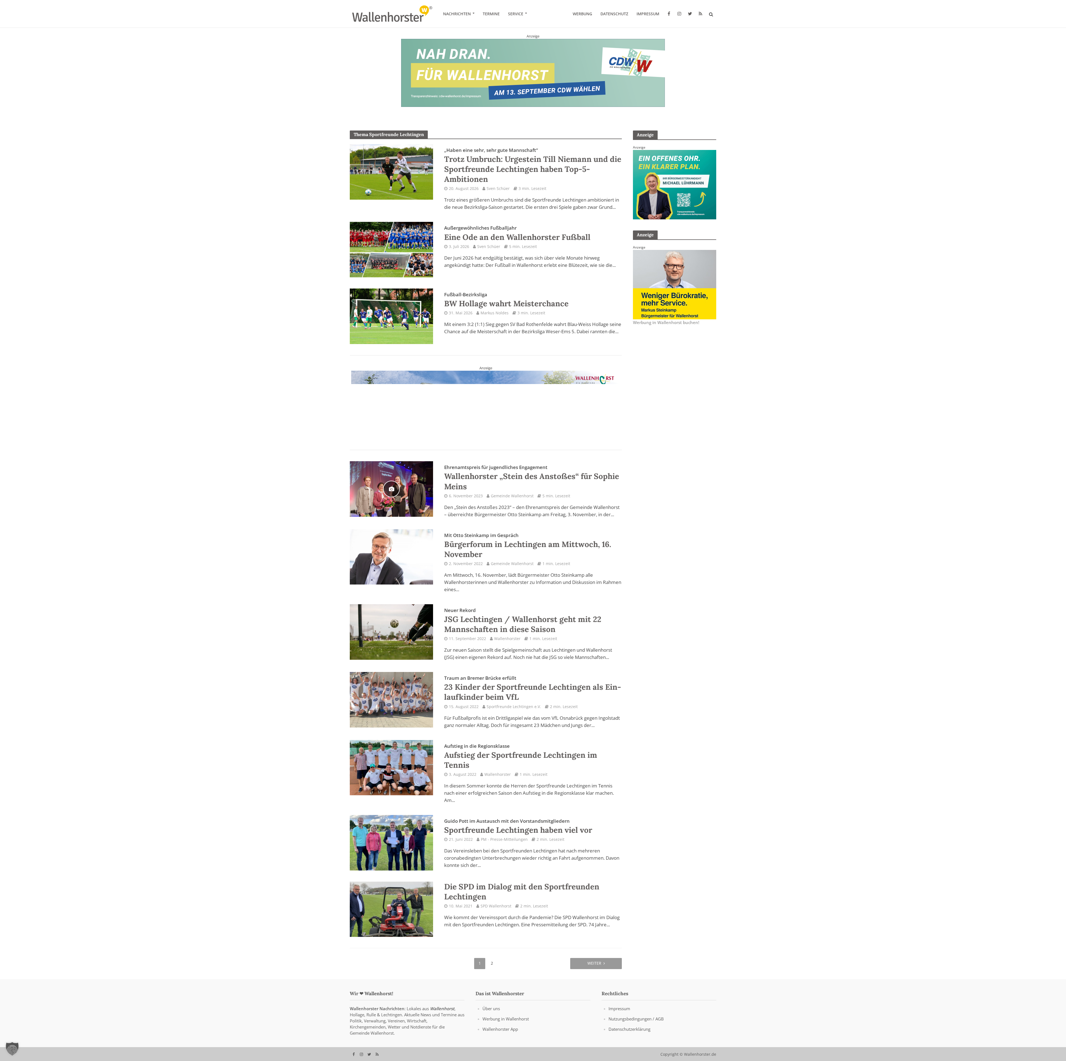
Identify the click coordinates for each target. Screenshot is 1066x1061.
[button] (12, 1049)
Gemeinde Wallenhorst (512, 495)
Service (515, 13)
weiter (594, 963)
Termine (491, 13)
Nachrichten (457, 13)
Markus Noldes (495, 312)
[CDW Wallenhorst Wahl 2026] (533, 72)
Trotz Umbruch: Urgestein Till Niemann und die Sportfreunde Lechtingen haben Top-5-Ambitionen (532, 165)
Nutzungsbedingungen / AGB (636, 1019)
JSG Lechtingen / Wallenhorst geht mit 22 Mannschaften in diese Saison (522, 620)
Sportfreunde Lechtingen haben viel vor (518, 826)
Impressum (648, 13)
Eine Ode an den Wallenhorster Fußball (517, 233)
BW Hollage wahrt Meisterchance (506, 299)
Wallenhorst (442, 1008)
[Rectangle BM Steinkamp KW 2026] (674, 284)
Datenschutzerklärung (629, 1029)
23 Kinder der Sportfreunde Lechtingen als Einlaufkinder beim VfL (532, 688)
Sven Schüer (498, 188)
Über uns (491, 1008)
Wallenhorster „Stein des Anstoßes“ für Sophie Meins (531, 477)
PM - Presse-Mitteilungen (504, 839)
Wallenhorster (507, 638)
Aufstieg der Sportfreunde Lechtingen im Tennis (520, 756)
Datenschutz (614, 13)
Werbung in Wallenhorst (505, 1019)
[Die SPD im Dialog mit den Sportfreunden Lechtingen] (391, 909)
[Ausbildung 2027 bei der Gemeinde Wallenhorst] (485, 405)
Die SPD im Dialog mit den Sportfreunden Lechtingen (521, 892)
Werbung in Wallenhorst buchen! (666, 322)
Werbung (582, 13)
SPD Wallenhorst (496, 906)
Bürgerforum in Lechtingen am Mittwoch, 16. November (527, 545)
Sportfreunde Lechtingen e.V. (514, 706)
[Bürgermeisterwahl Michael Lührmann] (674, 184)
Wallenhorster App (500, 1029)
